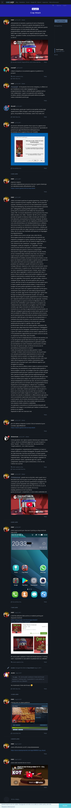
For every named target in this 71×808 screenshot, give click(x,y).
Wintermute (16, 477)
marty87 (15, 87)
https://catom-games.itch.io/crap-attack (23, 188)
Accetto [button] (65, 805)
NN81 (16, 677)
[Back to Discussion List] (2, 2)
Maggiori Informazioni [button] (8, 806)
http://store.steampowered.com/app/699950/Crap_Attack (28, 750)
